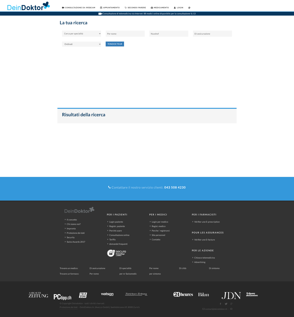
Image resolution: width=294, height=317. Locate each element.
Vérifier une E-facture (204, 239)
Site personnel (158, 235)
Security (71, 237)
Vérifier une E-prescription (207, 221)
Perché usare (115, 230)
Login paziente (116, 221)
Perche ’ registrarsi (161, 230)
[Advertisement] (147, 78)
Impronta (71, 228)
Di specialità (125, 268)
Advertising (199, 262)
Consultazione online (119, 235)
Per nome (153, 268)
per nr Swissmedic (128, 273)
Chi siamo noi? (74, 224)
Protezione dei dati (76, 233)
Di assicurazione (97, 268)
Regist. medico (159, 226)
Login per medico (160, 221)
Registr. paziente (117, 226)
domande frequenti (118, 244)
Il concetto (72, 219)
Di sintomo (214, 268)
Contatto (156, 239)
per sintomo (155, 273)
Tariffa (112, 239)
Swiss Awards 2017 (76, 241)
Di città (182, 268)
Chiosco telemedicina (204, 257)
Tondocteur (114, 44)
